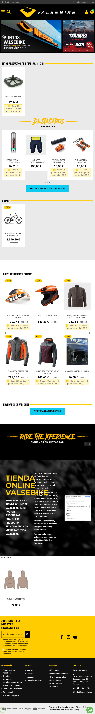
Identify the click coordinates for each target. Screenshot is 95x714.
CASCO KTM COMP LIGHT (47, 316)
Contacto (15, 2)
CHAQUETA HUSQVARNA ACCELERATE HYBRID (77, 317)
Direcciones (55, 680)
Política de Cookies (11, 685)
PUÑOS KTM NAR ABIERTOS (82, 161)
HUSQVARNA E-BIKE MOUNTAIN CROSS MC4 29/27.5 (13, 236)
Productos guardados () (84, 2)
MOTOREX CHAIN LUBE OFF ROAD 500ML (13, 162)
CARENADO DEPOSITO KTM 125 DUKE (18, 317)
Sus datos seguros (11, 695)
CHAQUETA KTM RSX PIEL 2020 (18, 372)
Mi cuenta (54, 670)
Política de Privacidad (12, 689)
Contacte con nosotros (9, 671)
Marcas (30, 670)
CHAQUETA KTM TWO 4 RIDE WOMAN (47, 372)
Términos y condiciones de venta (12, 680)
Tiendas (6, 676)
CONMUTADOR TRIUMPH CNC (77, 371)
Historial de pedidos (59, 674)
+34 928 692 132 (83, 688)
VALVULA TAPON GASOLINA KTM (58, 161)
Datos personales (58, 677)
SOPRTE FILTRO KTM (13, 96)
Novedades (31, 677)
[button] (3, 36)
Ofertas (30, 674)
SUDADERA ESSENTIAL (16, 599)
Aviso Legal (8, 692)
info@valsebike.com (85, 692)
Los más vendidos (34, 680)
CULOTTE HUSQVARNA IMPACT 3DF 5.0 (36, 162)
